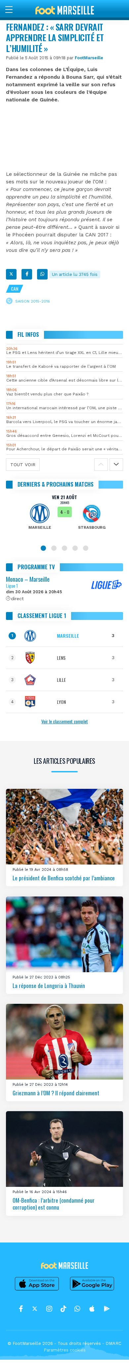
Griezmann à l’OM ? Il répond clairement (56, 1093)
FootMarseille (89, 57)
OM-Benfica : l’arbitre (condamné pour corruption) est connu (54, 1204)
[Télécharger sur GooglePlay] (92, 1290)
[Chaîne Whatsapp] (77, 1309)
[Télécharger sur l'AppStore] (37, 1290)
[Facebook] (27, 274)
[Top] (111, 1348)
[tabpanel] (64, 517)
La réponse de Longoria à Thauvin (49, 985)
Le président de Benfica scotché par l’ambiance (64, 878)
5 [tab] (85, 548)
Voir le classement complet (64, 721)
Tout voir (22, 464)
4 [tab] (75, 548)
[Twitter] (11, 274)
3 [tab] (64, 548)
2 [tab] (54, 548)
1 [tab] (43, 548)
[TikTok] (63, 1309)
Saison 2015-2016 (32, 301)
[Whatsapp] (42, 274)
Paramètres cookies (65, 1350)
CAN (14, 288)
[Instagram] (49, 1309)
